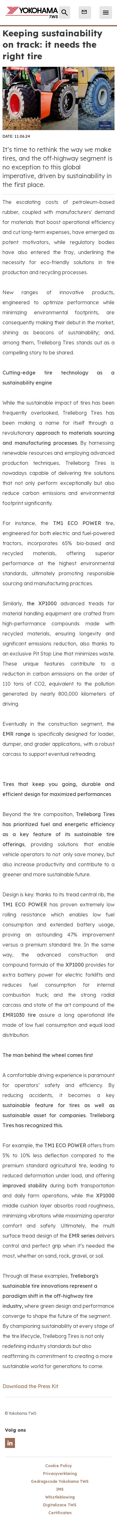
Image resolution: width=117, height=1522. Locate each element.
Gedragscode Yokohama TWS (60, 1481)
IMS (60, 1489)
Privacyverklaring (60, 1473)
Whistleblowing (60, 1497)
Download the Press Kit (30, 1386)
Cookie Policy (58, 1465)
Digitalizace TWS (59, 1505)
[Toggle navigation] (106, 12)
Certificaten (59, 1512)
